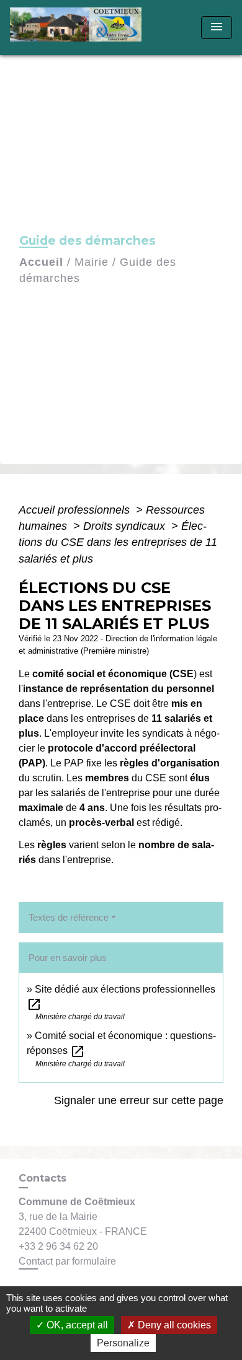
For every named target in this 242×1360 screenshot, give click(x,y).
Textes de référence (69, 917)
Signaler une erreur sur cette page (138, 1100)
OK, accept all (76, 1325)
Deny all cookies (173, 1325)
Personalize (123, 1343)
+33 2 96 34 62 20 (58, 1246)
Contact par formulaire (67, 1261)
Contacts (42, 1178)
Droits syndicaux (125, 526)
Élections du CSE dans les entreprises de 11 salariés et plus (118, 542)
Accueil (41, 262)
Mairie (91, 262)
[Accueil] (80, 27)
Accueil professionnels (76, 510)
